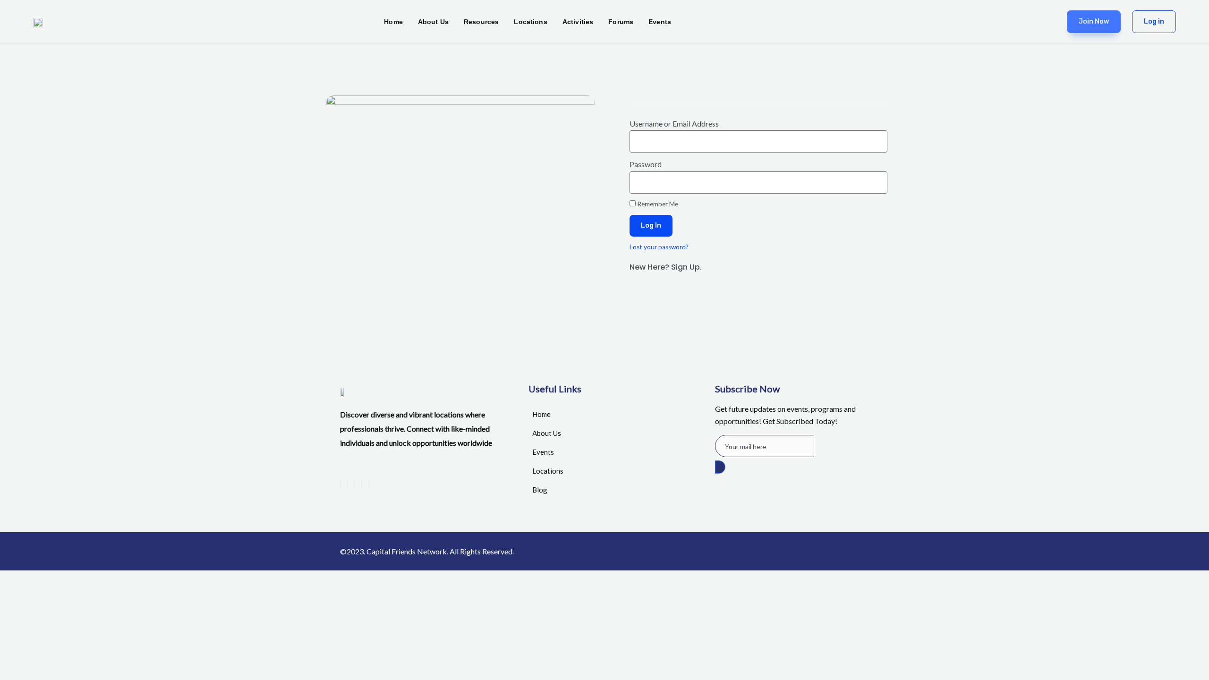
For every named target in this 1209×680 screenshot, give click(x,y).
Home (393, 22)
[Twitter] (347, 483)
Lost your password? (659, 247)
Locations (530, 22)
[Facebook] (340, 483)
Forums (620, 22)
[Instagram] (368, 483)
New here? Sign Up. (666, 267)
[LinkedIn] (354, 483)
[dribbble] (361, 483)
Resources (481, 22)
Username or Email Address (674, 123)
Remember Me (657, 204)
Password (646, 164)
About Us (433, 22)
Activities (578, 22)
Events (659, 22)
